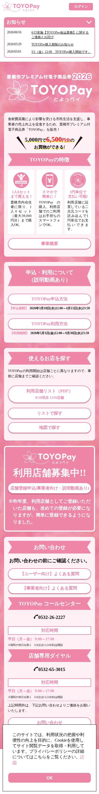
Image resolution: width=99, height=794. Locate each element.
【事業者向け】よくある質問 (49, 588)
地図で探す (49, 427)
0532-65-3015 (51, 669)
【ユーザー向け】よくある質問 (49, 573)
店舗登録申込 (49, 488)
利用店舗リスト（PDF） (49, 394)
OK (49, 777)
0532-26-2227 (51, 617)
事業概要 (49, 243)
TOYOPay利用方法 (49, 323)
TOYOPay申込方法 (49, 299)
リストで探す (49, 413)
